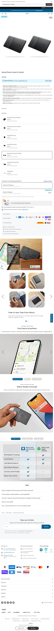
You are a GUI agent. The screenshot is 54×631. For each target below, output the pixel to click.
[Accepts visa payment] (19, 572)
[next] (50, 352)
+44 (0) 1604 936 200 (10, 548)
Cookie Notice (25, 620)
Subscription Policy (36, 620)
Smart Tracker (9, 512)
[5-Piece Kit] (27, 173)
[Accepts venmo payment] (11, 572)
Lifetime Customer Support (29, 558)
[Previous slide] (4, 297)
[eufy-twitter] (8, 602)
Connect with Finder (27, 438)
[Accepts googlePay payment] (33, 567)
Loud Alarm (27, 379)
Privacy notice (34, 618)
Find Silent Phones (15, 438)
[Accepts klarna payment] (26, 572)
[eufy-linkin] (13, 602)
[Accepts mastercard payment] (40, 567)
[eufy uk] (27, 13)
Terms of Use (16, 620)
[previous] (4, 352)
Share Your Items (38, 438)
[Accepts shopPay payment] (4, 572)
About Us (7, 618)
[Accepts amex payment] (11, 567)
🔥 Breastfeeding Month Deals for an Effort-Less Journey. (27, 10)
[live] (5, 13)
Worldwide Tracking (18, 379)
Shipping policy (16, 618)
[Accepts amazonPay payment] (4, 567)
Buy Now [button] (33, 628)
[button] (51, 1)
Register (46, 526)
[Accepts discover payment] (26, 567)
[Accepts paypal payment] (47, 567)
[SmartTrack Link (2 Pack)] (27, 119)
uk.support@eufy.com (9, 552)
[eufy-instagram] (2, 602)
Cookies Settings (45, 618)
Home (3, 512)
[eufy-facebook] (5, 602)
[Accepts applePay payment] (19, 567)
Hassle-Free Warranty (28, 555)
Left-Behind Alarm (36, 379)
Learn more (25, 209)
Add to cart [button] (21, 628)
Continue (49, 4)
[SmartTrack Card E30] (27, 164)
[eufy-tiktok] (11, 602)
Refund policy (25, 618)
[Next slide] (50, 297)
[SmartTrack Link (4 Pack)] (27, 128)
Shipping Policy (48, 181)
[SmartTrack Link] (27, 137)
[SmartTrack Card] (27, 146)
